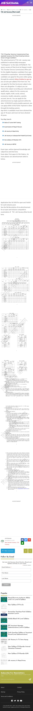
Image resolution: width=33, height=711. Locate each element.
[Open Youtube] (21, 701)
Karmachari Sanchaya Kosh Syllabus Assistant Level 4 (19, 612)
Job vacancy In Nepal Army (11, 131)
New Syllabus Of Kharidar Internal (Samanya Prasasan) (19, 647)
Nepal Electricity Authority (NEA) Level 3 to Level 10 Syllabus (19, 598)
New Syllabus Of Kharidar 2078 (12, 140)
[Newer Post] (30, 551)
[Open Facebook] (12, 701)
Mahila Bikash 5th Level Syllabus (18, 618)
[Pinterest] (29, 539)
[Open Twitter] (15, 701)
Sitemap (3, 692)
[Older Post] (26, 551)
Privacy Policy (21, 692)
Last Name (5, 578)
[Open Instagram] (18, 701)
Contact (19, 687)
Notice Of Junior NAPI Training (12, 122)
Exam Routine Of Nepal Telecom (13, 127)
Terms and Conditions (7, 696)
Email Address (6, 567)
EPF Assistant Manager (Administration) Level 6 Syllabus (18, 626)
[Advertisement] (16, 33)
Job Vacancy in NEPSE (10, 144)
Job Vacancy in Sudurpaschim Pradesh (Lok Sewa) (17, 135)
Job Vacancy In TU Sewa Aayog (18, 639)
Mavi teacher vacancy (10, 542)
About (2, 687)
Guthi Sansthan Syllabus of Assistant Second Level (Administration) (20, 633)
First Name (5, 573)
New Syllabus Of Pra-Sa (15, 604)
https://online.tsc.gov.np (23, 79)
